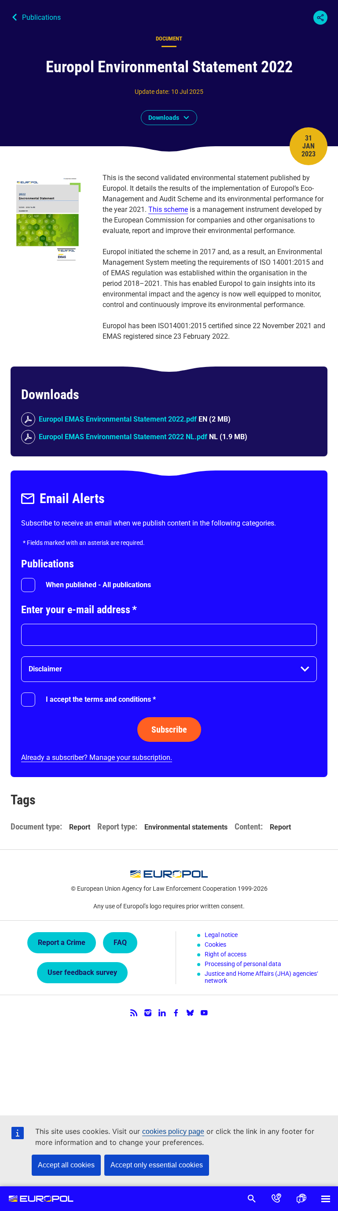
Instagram (148, 1013)
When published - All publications (98, 585)
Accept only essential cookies (156, 1165)
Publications (41, 17)
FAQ (120, 942)
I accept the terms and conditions (101, 699)
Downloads (163, 117)
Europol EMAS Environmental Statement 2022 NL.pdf (123, 437)
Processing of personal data (243, 963)
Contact (276, 1198)
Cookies (215, 944)
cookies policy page (173, 1131)
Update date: (152, 91)
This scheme (168, 209)
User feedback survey (82, 972)
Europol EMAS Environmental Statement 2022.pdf (118, 419)
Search (251, 1198)
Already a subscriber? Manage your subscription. (96, 757)
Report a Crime (61, 942)
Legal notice (221, 934)
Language (301, 1198)
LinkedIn (162, 1013)
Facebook (176, 1013)
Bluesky (190, 1013)
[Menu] (325, 1198)
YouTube (204, 1013)
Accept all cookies (66, 1165)
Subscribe (169, 729)
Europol (41, 1198)
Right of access (225, 954)
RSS (134, 1013)
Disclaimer (45, 669)
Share (320, 18)
